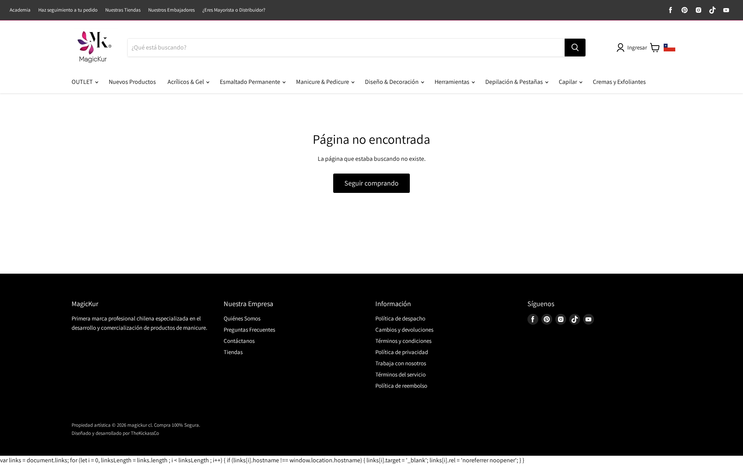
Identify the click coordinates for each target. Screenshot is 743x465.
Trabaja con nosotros (400, 363)
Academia (20, 10)
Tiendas (233, 352)
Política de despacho (400, 318)
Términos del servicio (400, 374)
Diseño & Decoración (392, 82)
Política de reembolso (401, 385)
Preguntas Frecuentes (249, 329)
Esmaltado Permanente (250, 82)
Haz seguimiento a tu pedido (68, 10)
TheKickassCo (145, 433)
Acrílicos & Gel (186, 82)
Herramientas (453, 82)
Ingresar (637, 47)
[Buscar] (575, 47)
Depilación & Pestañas (514, 82)
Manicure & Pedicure (323, 82)
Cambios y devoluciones (404, 329)
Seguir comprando (371, 183)
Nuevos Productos (132, 82)
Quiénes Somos (242, 318)
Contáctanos (239, 340)
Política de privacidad (401, 352)
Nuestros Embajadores (171, 10)
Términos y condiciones (403, 340)
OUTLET (83, 82)
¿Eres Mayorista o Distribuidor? (233, 10)
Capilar (568, 82)
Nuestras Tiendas (122, 10)
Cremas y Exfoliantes (619, 82)
